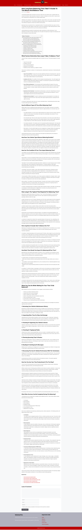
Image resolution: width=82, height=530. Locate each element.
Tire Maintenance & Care (45, 5)
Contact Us (66, 5)
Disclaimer (43, 520)
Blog (63, 5)
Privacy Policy (44, 522)
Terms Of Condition (45, 524)
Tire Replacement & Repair (36, 5)
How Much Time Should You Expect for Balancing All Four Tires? (32, 43)
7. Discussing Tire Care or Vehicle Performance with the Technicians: (32, 51)
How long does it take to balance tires (30, 478)
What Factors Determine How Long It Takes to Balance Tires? (31, 37)
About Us (43, 519)
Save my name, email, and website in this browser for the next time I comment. (36, 506)
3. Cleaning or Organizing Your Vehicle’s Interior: (29, 47)
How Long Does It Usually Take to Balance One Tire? (30, 42)
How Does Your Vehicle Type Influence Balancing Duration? (31, 39)
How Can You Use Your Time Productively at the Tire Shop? (31, 52)
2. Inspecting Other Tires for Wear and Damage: (29, 46)
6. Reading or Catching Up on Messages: (29, 50)
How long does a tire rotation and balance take (32, 482)
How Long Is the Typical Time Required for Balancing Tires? (31, 41)
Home (15, 5)
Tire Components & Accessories (56, 5)
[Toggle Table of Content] (41, 36)
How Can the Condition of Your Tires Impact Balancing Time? (31, 40)
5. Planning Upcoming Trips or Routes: (28, 49)
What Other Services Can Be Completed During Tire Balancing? (32, 53)
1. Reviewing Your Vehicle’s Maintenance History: (30, 45)
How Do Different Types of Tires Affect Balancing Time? (31, 38)
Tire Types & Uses (19, 5)
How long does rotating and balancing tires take (32, 479)
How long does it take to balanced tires (30, 481)
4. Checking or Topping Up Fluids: (28, 48)
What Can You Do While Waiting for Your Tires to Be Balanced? (32, 44)
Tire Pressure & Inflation (28, 5)
